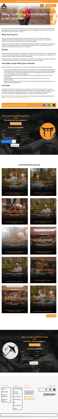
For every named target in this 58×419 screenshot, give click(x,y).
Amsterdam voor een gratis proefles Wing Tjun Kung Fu (16, 97)
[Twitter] (46, 105)
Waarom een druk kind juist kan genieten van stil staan (15, 211)
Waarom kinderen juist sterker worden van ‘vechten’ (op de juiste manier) (15, 299)
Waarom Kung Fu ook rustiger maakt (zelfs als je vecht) (43, 182)
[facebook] (45, 389)
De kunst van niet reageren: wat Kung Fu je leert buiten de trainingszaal (15, 182)
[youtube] (53, 389)
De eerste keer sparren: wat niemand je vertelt (43, 270)
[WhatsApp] (51, 105)
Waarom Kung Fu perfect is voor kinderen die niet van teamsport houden (43, 241)
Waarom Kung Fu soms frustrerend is (15, 270)
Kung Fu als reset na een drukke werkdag (43, 300)
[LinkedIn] (49, 105)
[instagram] (49, 389)
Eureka (24, 415)
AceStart (17, 415)
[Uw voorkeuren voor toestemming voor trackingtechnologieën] (56, 417)
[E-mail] (54, 105)
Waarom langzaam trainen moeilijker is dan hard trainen (43, 211)
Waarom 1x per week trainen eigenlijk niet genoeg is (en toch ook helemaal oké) (14, 241)
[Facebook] (44, 105)
